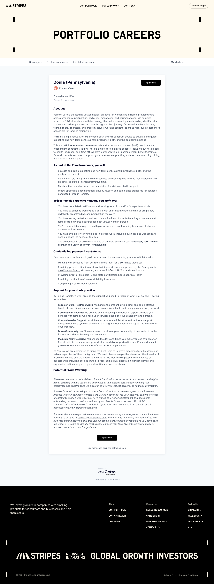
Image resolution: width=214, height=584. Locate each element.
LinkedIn (193, 509)
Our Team (129, 5)
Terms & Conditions (188, 575)
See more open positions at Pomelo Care (107, 448)
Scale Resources (157, 509)
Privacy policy (100, 479)
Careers (114, 420)
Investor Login (199, 6)
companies (57, 62)
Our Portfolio (88, 5)
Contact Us (153, 527)
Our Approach (110, 5)
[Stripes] (16, 5)
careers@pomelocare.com (92, 417)
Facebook (194, 515)
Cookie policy (114, 479)
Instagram (194, 521)
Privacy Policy (170, 575)
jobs (35, 62)
